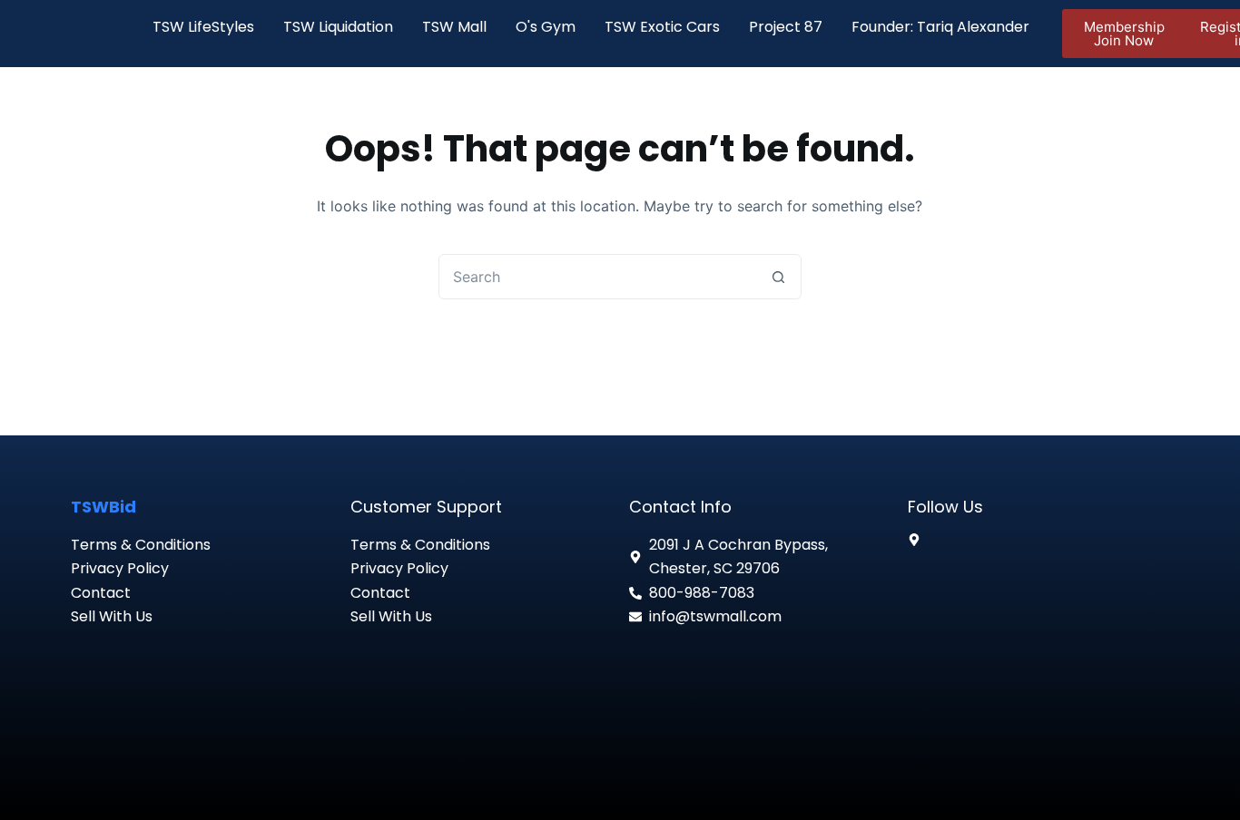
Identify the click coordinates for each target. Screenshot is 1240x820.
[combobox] (598, 276)
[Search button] (779, 276)
